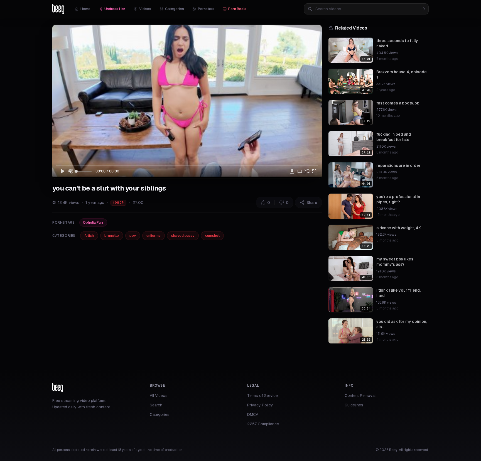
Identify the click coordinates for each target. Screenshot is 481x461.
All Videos (159, 395)
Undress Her (114, 8)
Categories (174, 8)
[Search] (423, 9)
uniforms (153, 235)
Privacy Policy (260, 405)
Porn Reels (237, 8)
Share (311, 202)
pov (132, 235)
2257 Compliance (263, 423)
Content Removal (360, 395)
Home (85, 8)
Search (156, 405)
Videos (145, 8)
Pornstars (206, 8)
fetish (89, 235)
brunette (111, 235)
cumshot (212, 235)
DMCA (252, 414)
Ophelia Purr (93, 222)
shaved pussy (183, 235)
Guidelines (354, 405)
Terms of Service (262, 395)
